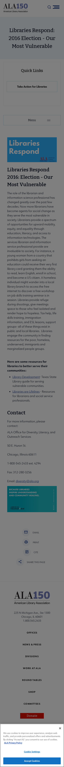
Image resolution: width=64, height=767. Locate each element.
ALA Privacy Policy (13, 742)
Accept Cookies (32, 760)
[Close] (60, 728)
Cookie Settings (32, 751)
